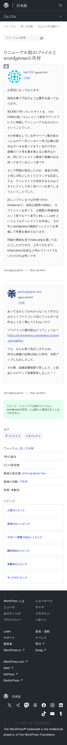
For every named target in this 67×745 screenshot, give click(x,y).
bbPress (11, 674)
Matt (9, 668)
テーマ (39, 607)
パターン (41, 619)
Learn (7, 631)
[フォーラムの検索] (41, 38)
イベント (41, 637)
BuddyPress (13, 680)
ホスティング (12, 613)
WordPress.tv (14, 650)
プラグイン (42, 613)
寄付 (40, 644)
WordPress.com (16, 661)
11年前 (26, 77)
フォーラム (10, 16)
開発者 (8, 644)
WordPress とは (14, 601)
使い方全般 (27, 26)
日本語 (16, 696)
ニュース (9, 607)
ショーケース (44, 601)
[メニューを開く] (61, 5)
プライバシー (12, 619)
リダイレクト (33, 435)
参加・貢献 (42, 631)
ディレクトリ (12, 435)
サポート (9, 637)
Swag (40, 650)
